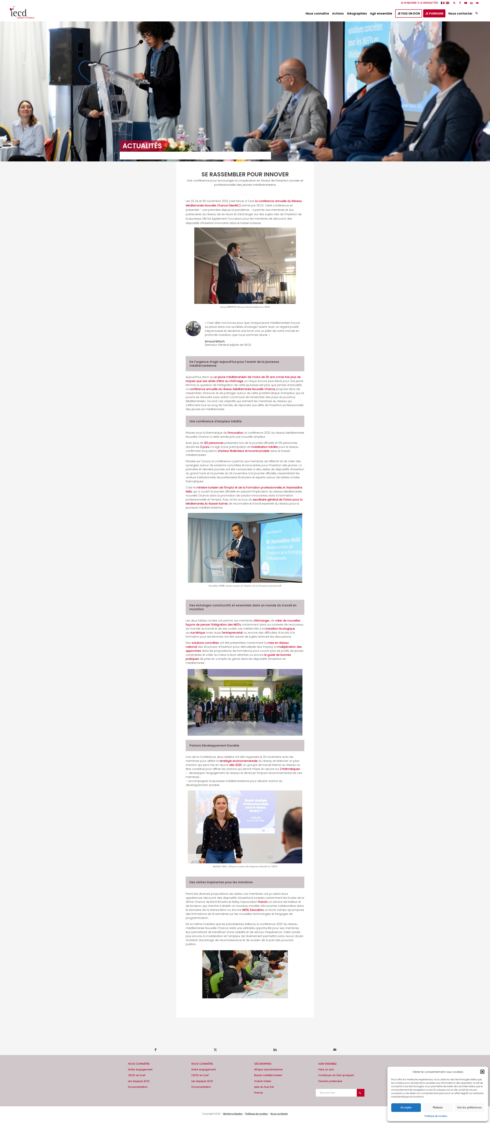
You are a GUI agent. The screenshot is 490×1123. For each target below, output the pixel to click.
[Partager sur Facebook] (155, 1049)
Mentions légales (233, 1113)
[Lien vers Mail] (477, 3)
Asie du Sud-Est (264, 1087)
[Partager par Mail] (334, 1049)
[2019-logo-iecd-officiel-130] (22, 13)
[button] (482, 1072)
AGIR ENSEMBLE (327, 1064)
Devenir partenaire (330, 1081)
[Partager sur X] (215, 1049)
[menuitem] (418, 3)
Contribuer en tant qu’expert (336, 1075)
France (258, 1092)
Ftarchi (262, 902)
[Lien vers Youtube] (466, 3)
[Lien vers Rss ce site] (454, 3)
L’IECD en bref (136, 1075)
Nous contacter (279, 1113)
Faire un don (326, 1069)
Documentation (138, 1087)
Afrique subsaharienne (268, 1069)
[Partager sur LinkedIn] (275, 1049)
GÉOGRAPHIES (262, 1064)
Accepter (406, 1107)
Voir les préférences (469, 1107)
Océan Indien (262, 1081)
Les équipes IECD (139, 1081)
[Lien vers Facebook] (460, 3)
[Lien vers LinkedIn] (471, 3)
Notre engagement (140, 1069)
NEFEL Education (253, 910)
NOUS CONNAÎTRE (139, 1064)
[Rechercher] (477, 13)
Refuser (438, 1107)
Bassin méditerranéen (268, 1075)
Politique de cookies (436, 1116)
